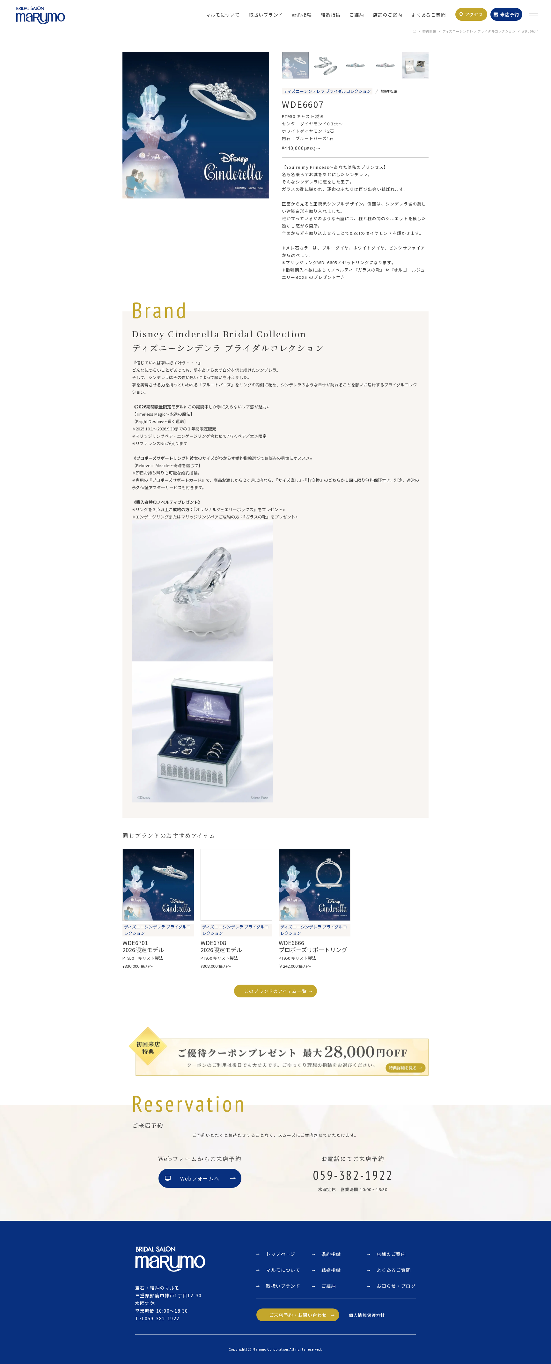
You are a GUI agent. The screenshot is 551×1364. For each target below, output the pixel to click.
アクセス (474, 14)
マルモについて (223, 14)
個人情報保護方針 (367, 1315)
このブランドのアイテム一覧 (275, 991)
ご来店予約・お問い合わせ (298, 1315)
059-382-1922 (162, 1318)
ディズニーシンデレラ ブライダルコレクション (479, 31)
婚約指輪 (302, 14)
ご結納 (356, 14)
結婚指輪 (331, 14)
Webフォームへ (199, 1178)
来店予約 (509, 14)
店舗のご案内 (387, 14)
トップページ (280, 1254)
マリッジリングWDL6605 (311, 262)
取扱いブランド (266, 14)
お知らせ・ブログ (396, 1286)
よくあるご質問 (428, 14)
